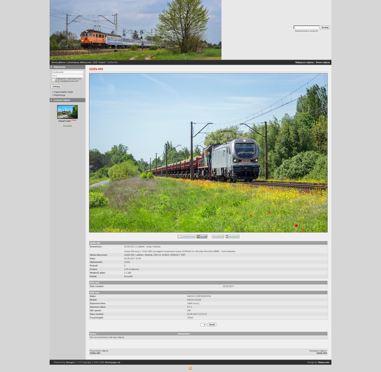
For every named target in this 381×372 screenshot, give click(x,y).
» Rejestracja (58, 95)
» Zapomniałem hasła (62, 92)
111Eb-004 (322, 353)
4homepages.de (112, 362)
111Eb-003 (129, 255)
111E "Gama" (99, 62)
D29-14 (157, 255)
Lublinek (139, 255)
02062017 (175, 255)
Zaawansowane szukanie (306, 31)
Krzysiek (128, 276)
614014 (165, 255)
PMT (183, 255)
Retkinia (148, 255)
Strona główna (58, 62)
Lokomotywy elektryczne (79, 62)
